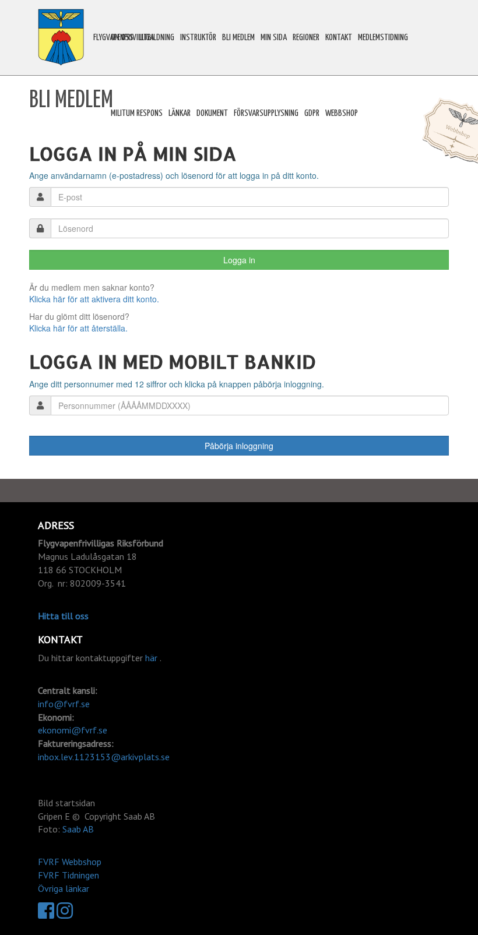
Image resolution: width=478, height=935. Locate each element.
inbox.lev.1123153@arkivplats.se (104, 757)
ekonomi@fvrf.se (72, 730)
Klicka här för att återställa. (78, 328)
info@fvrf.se (64, 704)
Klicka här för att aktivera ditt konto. (94, 299)
